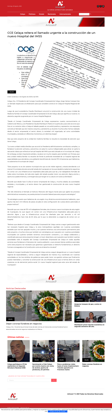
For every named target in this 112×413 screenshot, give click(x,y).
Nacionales (52, 14)
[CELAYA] (39, 306)
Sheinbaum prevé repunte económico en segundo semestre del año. (89, 325)
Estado (41, 14)
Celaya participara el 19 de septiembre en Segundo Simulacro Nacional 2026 (17, 366)
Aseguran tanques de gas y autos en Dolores (87, 305)
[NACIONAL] (90, 317)
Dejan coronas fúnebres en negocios (24, 324)
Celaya (22, 14)
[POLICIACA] (90, 296)
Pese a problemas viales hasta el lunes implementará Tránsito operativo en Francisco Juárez (68, 366)
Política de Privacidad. (13, 407)
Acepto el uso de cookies (57, 411)
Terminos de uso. (24, 407)
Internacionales (65, 14)
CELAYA (12, 92)
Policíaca (32, 14)
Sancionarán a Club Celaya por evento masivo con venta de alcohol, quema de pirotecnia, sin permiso (43, 366)
